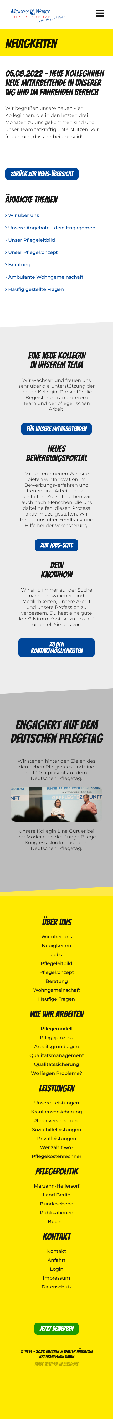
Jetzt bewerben (56, 1328)
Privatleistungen (56, 1138)
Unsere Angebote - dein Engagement (52, 228)
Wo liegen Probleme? (56, 1073)
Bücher (56, 1222)
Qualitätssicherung (56, 1064)
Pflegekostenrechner (56, 1156)
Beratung (18, 265)
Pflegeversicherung (56, 1121)
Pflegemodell (57, 1029)
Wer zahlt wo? (56, 1147)
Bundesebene (56, 1204)
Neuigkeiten (56, 946)
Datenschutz (57, 1287)
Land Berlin (56, 1195)
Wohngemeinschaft (56, 990)
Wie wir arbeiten (56, 1014)
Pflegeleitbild (56, 963)
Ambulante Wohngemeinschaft (45, 277)
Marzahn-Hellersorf (56, 1186)
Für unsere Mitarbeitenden (56, 429)
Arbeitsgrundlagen (56, 1046)
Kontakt (56, 1237)
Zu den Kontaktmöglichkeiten (57, 647)
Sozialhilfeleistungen (56, 1130)
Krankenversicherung (56, 1112)
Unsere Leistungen (56, 1103)
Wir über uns (23, 215)
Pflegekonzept (56, 972)
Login (56, 1269)
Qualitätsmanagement (56, 1055)
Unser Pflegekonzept (32, 252)
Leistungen (56, 1088)
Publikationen (56, 1213)
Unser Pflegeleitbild (31, 240)
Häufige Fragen (56, 999)
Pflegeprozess (56, 1038)
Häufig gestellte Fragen (35, 289)
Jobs (56, 954)
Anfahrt (56, 1260)
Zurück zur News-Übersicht (42, 174)
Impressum (56, 1278)
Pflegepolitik (56, 1171)
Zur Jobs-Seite (56, 545)
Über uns (56, 922)
